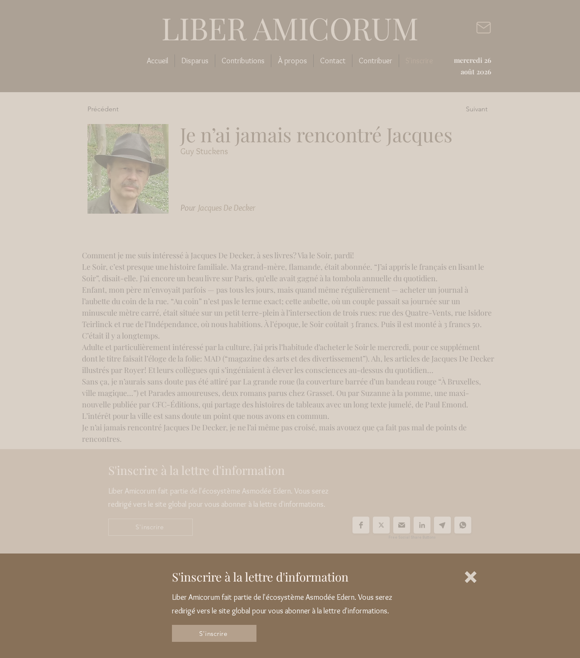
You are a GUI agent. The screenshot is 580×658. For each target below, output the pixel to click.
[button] (470, 577)
